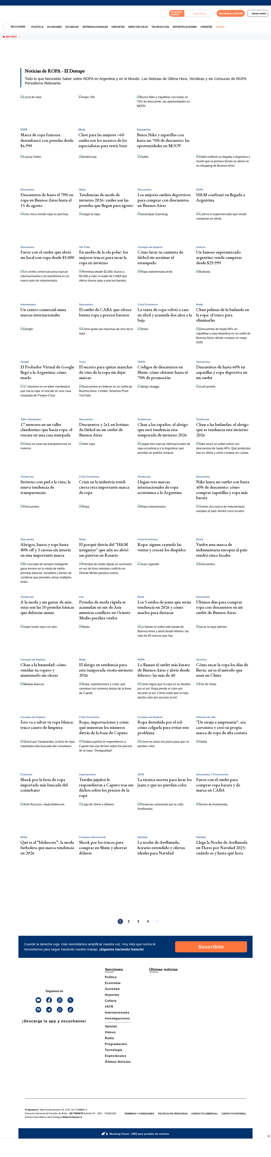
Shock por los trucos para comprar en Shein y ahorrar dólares (103, 847)
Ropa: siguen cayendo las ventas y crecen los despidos (162, 547)
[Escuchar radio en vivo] (199, 13)
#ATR (109, 1006)
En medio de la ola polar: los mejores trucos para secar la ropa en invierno (103, 257)
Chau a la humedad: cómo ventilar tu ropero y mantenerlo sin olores (43, 670)
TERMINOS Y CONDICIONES (139, 1113)
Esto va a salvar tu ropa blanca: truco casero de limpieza (47, 724)
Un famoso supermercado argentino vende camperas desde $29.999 (219, 257)
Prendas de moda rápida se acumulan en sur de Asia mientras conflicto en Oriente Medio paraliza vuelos (104, 610)
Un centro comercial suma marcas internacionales (43, 312)
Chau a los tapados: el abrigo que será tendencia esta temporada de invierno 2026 (163, 429)
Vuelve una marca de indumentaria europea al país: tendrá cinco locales (222, 550)
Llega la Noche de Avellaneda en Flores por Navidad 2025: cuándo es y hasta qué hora (221, 847)
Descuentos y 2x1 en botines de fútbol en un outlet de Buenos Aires (104, 429)
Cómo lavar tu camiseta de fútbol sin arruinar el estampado (160, 257)
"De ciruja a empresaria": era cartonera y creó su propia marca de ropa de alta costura (221, 727)
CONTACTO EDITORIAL (233, 1113)
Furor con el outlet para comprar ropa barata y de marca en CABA (218, 785)
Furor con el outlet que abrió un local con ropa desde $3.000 (47, 254)
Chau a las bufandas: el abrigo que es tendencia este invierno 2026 (222, 429)
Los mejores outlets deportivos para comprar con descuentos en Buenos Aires (164, 200)
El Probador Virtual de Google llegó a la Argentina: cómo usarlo (47, 372)
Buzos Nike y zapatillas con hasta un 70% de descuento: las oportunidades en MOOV (163, 140)
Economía (54, 26)
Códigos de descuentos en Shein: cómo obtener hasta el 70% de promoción (163, 372)
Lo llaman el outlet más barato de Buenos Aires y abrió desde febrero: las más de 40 (164, 670)
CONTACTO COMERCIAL (204, 1113)
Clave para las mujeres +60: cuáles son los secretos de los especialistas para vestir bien (103, 140)
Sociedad (72, 26)
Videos (110, 1032)
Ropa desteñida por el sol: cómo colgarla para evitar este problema (163, 727)
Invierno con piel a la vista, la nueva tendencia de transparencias (45, 487)
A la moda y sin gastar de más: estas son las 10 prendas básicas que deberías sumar (47, 607)
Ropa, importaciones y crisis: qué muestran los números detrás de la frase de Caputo (104, 727)
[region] (135, 56)
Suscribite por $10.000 (231, 13)
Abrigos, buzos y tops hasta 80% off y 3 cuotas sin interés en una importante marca (45, 550)
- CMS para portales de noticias (139, 1133)
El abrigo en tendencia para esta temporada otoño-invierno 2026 (106, 670)
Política (37, 26)
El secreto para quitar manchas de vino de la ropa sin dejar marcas (105, 372)
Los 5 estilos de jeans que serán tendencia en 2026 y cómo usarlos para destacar (164, 607)
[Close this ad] (268, 1136)
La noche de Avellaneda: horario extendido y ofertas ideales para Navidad (161, 847)
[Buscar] (163, 13)
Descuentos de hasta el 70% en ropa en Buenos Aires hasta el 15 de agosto (46, 200)
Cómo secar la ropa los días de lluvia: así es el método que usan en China (222, 670)
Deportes (118, 26)
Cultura (111, 1000)
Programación (116, 1044)
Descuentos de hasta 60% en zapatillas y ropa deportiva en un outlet (221, 372)
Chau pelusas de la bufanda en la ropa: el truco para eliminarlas (222, 315)
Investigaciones (185, 26)
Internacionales (95, 26)
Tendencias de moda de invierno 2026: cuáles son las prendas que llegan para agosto (106, 200)
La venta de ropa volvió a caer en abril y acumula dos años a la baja (165, 315)
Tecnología (160, 26)
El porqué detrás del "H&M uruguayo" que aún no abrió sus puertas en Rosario (103, 550)
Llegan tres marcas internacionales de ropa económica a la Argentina (160, 487)
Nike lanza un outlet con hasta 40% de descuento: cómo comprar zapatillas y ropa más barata (222, 489)
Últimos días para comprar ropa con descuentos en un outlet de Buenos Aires (219, 607)
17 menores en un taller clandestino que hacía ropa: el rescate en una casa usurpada (46, 429)
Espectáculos (138, 26)
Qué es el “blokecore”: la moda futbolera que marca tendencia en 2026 (47, 847)
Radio (220, 26)
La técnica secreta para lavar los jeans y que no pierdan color (165, 782)
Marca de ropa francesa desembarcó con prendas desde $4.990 (46, 140)
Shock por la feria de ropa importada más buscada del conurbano (44, 785)
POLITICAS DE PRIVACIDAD (173, 1113)
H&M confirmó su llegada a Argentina (220, 197)
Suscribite (211, 947)
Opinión (206, 26)
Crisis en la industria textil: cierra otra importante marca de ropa (104, 487)
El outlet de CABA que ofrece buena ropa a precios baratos (105, 312)
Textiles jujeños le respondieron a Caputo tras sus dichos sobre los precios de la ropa (106, 787)
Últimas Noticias (118, 1061)
